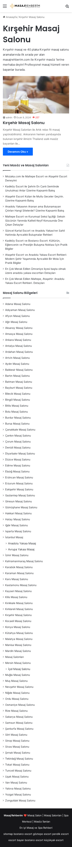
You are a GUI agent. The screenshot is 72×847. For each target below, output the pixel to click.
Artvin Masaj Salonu (17, 357)
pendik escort (60, 833)
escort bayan (16, 840)
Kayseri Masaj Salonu (18, 591)
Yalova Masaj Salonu (18, 788)
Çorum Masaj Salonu (18, 441)
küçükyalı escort (54, 840)
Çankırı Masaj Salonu (18, 435)
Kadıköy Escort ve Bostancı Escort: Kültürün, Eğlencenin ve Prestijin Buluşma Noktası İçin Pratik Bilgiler (36, 244)
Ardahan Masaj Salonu (19, 351)
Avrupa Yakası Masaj (21, 549)
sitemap (8, 833)
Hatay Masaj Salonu (17, 519)
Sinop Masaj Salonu (17, 740)
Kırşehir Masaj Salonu (24, 122)
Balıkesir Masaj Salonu (19, 369)
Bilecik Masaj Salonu (17, 393)
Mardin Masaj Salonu (18, 650)
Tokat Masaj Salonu (17, 764)
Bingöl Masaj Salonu (17, 399)
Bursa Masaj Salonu (17, 423)
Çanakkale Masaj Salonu (20, 429)
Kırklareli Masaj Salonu (19, 609)
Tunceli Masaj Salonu (18, 770)
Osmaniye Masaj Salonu (20, 704)
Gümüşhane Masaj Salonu (21, 507)
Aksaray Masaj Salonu (18, 327)
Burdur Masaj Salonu (18, 417)
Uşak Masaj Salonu (17, 776)
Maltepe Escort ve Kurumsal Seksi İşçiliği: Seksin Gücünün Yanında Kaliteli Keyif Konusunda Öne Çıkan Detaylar (35, 220)
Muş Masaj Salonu (16, 680)
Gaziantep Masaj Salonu (20, 495)
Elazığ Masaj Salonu (17, 471)
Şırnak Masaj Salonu (17, 752)
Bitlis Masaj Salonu (16, 405)
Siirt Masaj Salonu (16, 734)
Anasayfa (11, 17)
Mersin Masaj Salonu (18, 662)
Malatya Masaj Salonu (18, 639)
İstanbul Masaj (14, 537)
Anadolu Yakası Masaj (22, 543)
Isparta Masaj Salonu (18, 531)
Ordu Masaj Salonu (16, 698)
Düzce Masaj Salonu (17, 459)
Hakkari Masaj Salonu (18, 513)
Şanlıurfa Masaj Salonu (19, 728)
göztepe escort (42, 833)
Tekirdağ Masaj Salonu (19, 758)
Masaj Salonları (14, 656)
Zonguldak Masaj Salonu (20, 800)
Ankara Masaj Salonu (18, 339)
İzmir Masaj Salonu (16, 555)
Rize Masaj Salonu (16, 710)
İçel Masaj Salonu (19, 669)
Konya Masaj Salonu (17, 627)
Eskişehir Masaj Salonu (19, 489)
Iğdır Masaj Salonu (16, 525)
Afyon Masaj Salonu (17, 315)
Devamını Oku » (18, 151)
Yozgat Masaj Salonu (18, 794)
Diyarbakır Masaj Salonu (20, 453)
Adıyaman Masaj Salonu (20, 309)
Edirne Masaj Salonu (17, 465)
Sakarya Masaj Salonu (19, 716)
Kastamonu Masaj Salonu (20, 585)
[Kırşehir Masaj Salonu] (36, 95)
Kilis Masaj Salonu (16, 597)
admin (9, 117)
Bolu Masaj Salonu (16, 411)
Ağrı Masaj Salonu (16, 321)
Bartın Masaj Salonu (17, 375)
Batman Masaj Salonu (18, 381)
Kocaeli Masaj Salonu (18, 621)
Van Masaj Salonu (16, 782)
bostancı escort (23, 833)
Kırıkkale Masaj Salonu (19, 603)
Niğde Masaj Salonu (17, 692)
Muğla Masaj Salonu (17, 674)
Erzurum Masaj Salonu (19, 483)
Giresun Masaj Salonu (18, 501)
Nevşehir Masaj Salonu (19, 686)
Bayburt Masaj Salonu (18, 387)
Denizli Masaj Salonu (18, 447)
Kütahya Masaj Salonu (19, 633)
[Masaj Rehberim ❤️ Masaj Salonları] (25, 6)
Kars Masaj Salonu (16, 579)
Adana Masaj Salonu (17, 303)
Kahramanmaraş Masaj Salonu (24, 561)
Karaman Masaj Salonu (19, 573)
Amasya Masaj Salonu (18, 333)
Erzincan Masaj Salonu (19, 477)
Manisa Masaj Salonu (18, 644)
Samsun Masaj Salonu (18, 722)
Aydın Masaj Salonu (17, 363)
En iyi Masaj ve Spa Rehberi (36, 827)
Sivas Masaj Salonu (17, 746)
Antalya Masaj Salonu (18, 345)
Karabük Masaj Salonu (19, 567)
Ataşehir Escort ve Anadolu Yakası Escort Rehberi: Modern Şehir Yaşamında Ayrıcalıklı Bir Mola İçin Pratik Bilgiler (36, 258)
